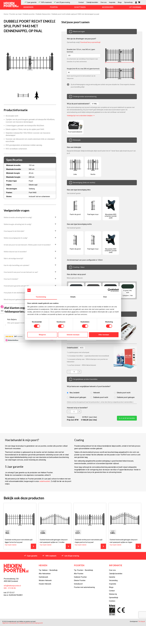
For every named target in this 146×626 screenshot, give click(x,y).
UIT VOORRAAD (135, 7)
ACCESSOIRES (107, 7)
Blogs (120, 2)
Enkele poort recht (123, 393)
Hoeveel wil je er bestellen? (77, 408)
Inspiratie (112, 2)
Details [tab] (73, 297)
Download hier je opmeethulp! (90, 42)
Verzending (113, 580)
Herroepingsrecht (37, 623)
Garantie (112, 577)
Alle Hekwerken (45, 574)
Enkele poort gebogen (78, 397)
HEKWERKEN (28, 7)
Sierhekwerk (43, 577)
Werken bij (113, 594)
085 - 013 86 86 (10, 588)
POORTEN (54, 7)
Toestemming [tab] (41, 297)
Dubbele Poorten (80, 577)
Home (6, 14)
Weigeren (42, 335)
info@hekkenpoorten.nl (12, 586)
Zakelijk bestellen (92, 2)
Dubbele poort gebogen (126, 397)
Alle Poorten (78, 574)
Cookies (112, 601)
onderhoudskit (44, 481)
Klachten (29, 623)
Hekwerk (96, 393)
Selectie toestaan (73, 335)
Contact (81, 2)
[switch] (61, 326)
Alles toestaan (103, 335)
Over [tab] (105, 297)
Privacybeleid (21, 623)
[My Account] (136, 2)
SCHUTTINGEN (80, 7)
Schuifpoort (78, 584)
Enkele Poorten (79, 580)
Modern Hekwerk (45, 580)
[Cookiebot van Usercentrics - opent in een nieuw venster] (109, 290)
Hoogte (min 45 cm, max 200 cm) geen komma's (83, 69)
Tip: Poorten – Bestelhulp (83, 570)
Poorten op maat (15, 14)
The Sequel (141, 621)
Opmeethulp (128, 2)
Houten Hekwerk (45, 584)
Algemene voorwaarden (9, 623)
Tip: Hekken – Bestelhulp (48, 570)
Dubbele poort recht (100, 397)
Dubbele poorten (29, 14)
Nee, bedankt (74, 393)
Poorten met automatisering (84, 587)
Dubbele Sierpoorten (43, 14)
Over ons (104, 2)
